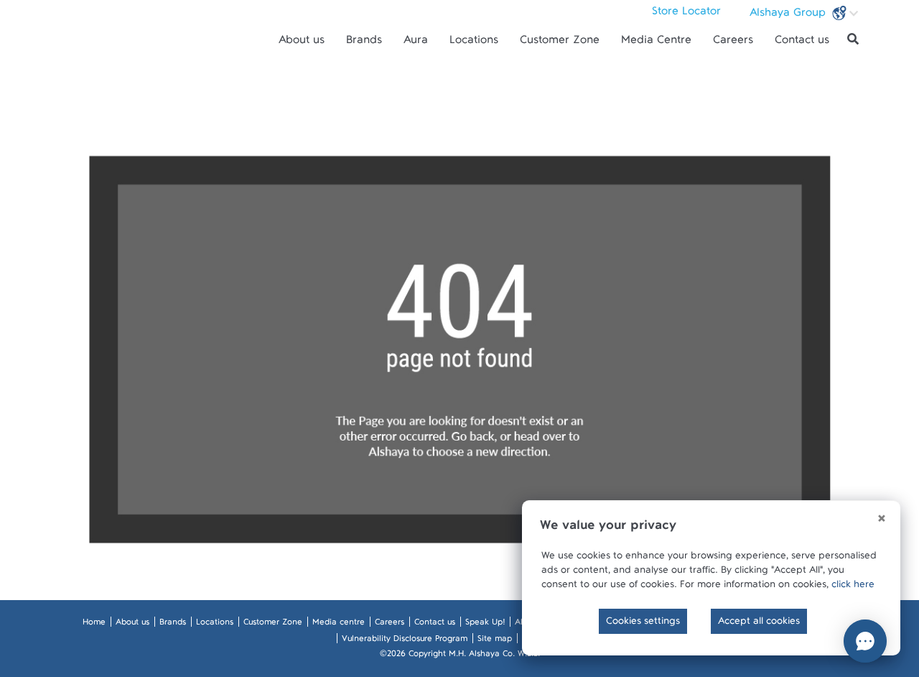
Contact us (802, 43)
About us (302, 43)
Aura (415, 43)
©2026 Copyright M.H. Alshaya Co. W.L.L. (460, 656)
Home (94, 624)
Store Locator (686, 14)
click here (852, 587)
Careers (733, 43)
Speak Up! (485, 624)
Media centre (338, 624)
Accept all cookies (759, 624)
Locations (473, 43)
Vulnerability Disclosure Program (404, 641)
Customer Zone (560, 43)
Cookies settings (643, 624)
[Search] (853, 39)
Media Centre (656, 43)
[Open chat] (865, 641)
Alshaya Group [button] (789, 16)
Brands (364, 43)
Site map (494, 641)
